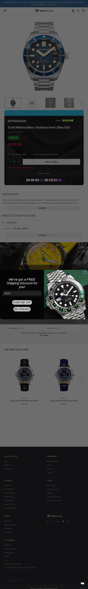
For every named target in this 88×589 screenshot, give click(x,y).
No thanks (22, 309)
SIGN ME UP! (22, 302)
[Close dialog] (85, 272)
